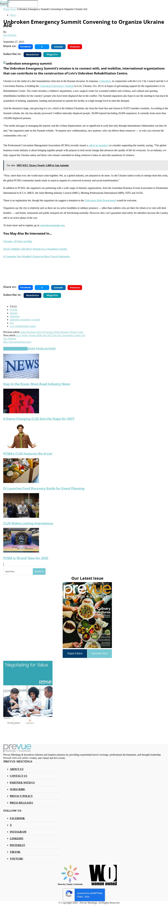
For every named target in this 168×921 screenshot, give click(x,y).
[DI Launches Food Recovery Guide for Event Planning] (21, 482)
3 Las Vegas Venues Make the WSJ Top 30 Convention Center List (50, 335)
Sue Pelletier (9, 35)
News (13, 15)
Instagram (18, 831)
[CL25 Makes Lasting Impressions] (21, 516)
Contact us (18, 775)
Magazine (5, 1)
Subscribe (17, 789)
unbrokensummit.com (52, 225)
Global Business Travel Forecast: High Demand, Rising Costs (51, 332)
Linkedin (16, 838)
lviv (12, 322)
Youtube (16, 858)
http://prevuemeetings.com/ (17, 341)
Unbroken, (105, 81)
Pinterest (17, 845)
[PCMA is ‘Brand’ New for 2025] (21, 551)
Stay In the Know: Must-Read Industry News (36, 384)
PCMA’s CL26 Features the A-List (27, 453)
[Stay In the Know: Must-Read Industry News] (21, 377)
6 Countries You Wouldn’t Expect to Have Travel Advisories (36, 256)
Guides (3, 4)
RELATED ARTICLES (15, 348)
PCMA (13, 309)
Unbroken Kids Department (100, 200)
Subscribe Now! (99, 653)
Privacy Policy (21, 796)
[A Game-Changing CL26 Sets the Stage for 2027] (21, 412)
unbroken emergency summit (25, 319)
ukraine (14, 313)
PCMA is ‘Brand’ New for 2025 (25, 558)
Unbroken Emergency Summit (57, 86)
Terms (87, 896)
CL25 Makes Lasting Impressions (28, 523)
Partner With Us (22, 782)
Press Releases (21, 802)
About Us (16, 769)
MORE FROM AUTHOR (41, 348)
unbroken (15, 316)
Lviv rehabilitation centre (23, 326)
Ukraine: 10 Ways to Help (17, 241)
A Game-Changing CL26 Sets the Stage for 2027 (38, 419)
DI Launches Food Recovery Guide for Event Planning (43, 488)
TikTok (15, 852)
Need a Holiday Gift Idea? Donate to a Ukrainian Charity (35, 249)
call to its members (98, 145)
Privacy (80, 896)
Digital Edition (75, 653)
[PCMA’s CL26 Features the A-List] (21, 447)
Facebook (17, 818)
